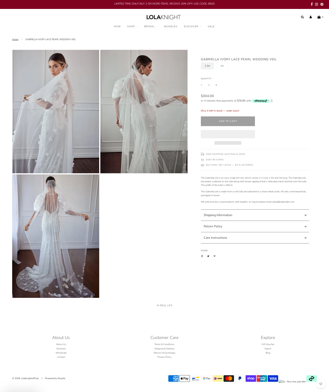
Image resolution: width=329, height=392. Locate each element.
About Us (61, 344)
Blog (268, 352)
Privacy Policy (164, 357)
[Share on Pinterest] (214, 256)
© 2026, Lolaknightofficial (25, 378)
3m (222, 65)
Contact (61, 357)
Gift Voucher (268, 344)
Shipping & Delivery (164, 348)
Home (15, 39)
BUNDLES (171, 26)
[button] (228, 134)
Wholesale (61, 352)
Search (267, 348)
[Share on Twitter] (208, 256)
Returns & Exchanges (164, 352)
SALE (211, 26)
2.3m (207, 65)
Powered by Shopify (55, 378)
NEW (117, 26)
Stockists (61, 348)
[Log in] (311, 17)
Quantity (206, 78)
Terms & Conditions (164, 344)
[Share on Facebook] (203, 256)
